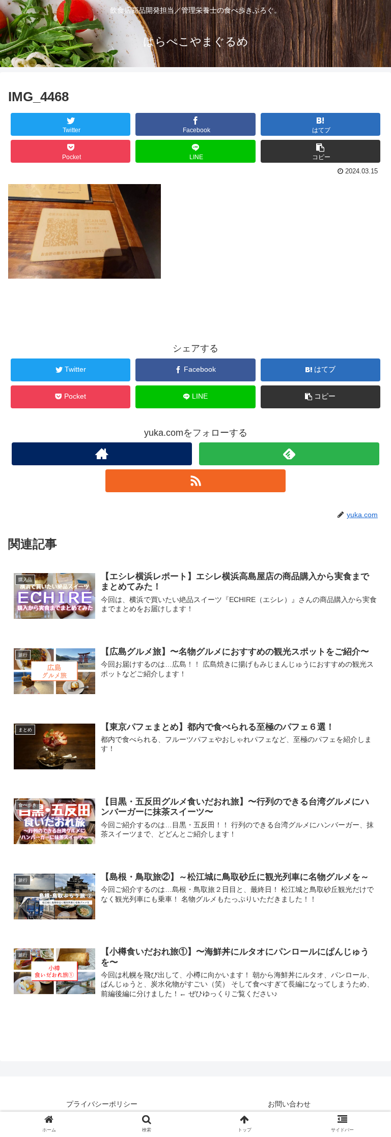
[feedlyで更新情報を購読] (289, 453)
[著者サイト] (101, 453)
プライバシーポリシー (101, 1104)
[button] (361, 928)
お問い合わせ (289, 1104)
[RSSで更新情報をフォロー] (195, 480)
